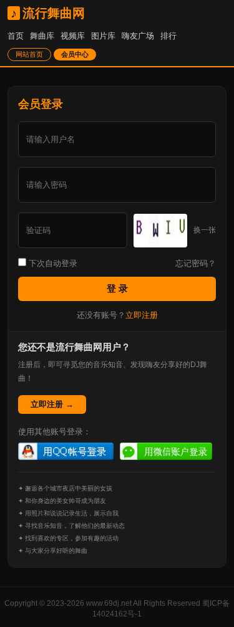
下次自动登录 (51, 263)
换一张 (204, 230)
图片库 (103, 36)
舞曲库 (42, 36)
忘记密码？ (195, 263)
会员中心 (75, 54)
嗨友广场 (138, 36)
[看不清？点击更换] (160, 230)
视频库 (73, 36)
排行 (168, 36)
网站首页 (29, 54)
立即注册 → (52, 404)
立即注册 (141, 315)
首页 (15, 36)
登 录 (117, 288)
